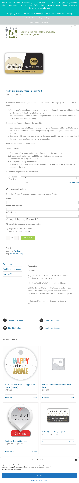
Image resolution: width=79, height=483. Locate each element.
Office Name (11, 212)
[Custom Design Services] (20, 420)
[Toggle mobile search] (71, 26)
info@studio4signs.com (45, 18)
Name (8, 198)
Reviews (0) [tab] (7, 274)
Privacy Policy (43, 480)
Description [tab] (7, 264)
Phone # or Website (14, 205)
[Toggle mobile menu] (75, 26)
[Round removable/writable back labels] (58, 363)
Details (35, 397)
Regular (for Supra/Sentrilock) (21, 228)
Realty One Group (16, 253)
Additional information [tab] (12, 269)
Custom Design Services (16, 441)
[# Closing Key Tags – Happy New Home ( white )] (20, 363)
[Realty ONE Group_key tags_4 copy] (39, 63)
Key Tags (17, 251)
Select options (9, 451)
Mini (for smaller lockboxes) (20, 231)
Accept (39, 475)
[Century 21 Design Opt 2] (58, 415)
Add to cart (28, 238)
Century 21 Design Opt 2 (53, 431)
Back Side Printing (12, 178)
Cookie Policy (34, 480)
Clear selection (73, 182)
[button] (76, 460)
